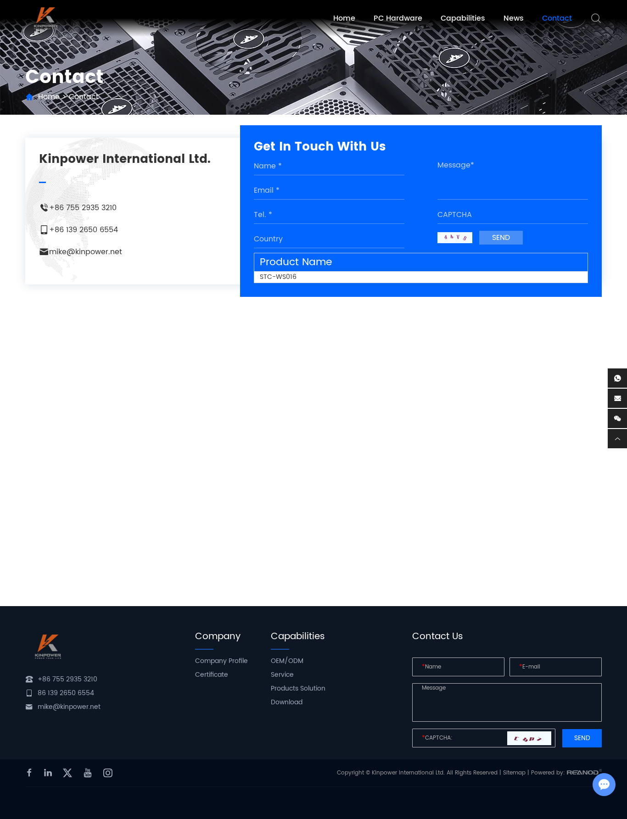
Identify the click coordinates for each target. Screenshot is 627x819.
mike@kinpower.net (85, 252)
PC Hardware (398, 18)
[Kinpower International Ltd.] (46, 18)
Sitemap (514, 773)
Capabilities (463, 18)
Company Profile (221, 661)
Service (282, 674)
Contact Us (437, 636)
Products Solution (298, 688)
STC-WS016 (278, 277)
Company (218, 636)
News (514, 18)
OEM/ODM (287, 661)
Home (344, 18)
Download (286, 702)
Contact (557, 18)
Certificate (211, 674)
